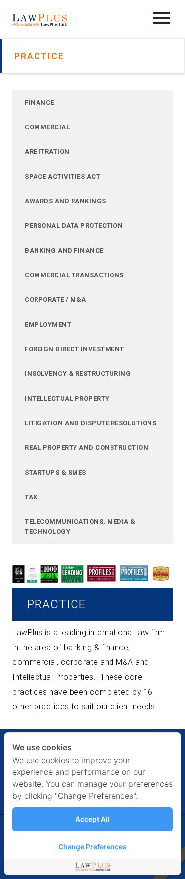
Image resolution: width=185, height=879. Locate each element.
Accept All (92, 819)
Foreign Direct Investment (74, 349)
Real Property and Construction (86, 447)
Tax (31, 497)
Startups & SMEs (55, 472)
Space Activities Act (62, 176)
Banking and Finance (64, 250)
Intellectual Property (67, 398)
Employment (48, 324)
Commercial (47, 127)
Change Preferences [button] (92, 846)
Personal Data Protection (74, 225)
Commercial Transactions (74, 275)
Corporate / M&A (55, 299)
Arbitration (47, 151)
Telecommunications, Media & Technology (80, 526)
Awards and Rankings (65, 201)
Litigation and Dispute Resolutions (90, 423)
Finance (39, 102)
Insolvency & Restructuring (78, 373)
